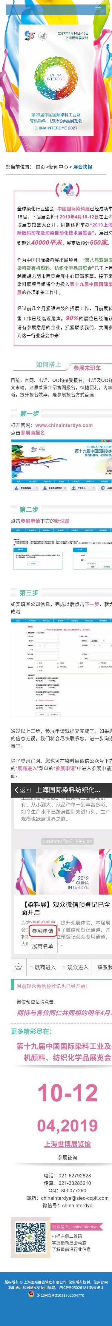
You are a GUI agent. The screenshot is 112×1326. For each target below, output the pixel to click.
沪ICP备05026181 (73, 1287)
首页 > (42, 166)
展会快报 (82, 166)
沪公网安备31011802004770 (60, 1295)
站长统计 (96, 1287)
